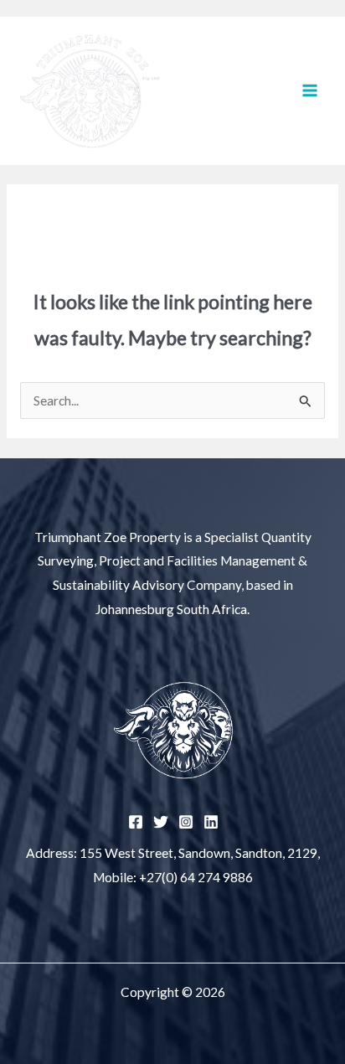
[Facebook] (135, 821)
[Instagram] (185, 821)
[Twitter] (160, 821)
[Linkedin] (211, 821)
